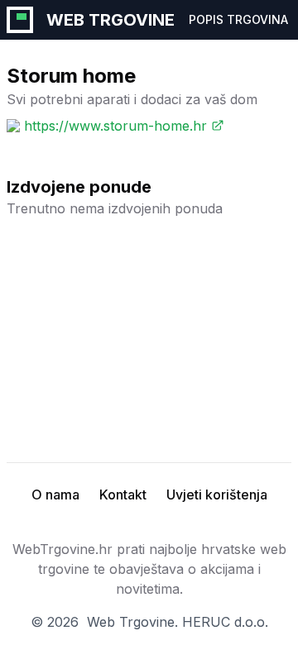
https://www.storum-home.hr (115, 125)
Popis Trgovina (238, 19)
